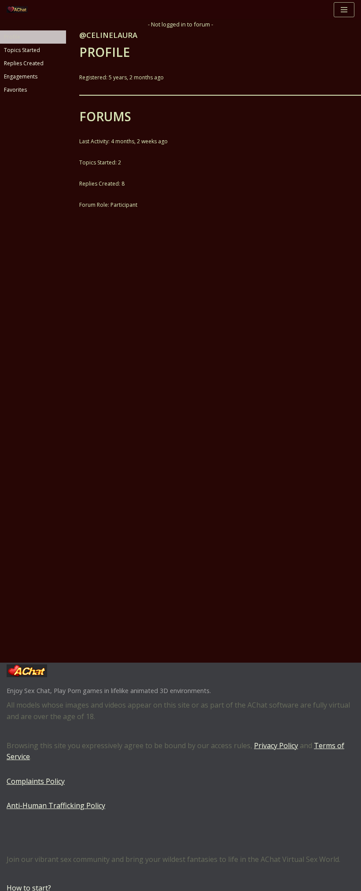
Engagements (20, 76)
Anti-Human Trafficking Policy (56, 805)
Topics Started (22, 50)
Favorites (15, 89)
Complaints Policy (36, 781)
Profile (12, 37)
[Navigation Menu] (344, 9)
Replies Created (24, 63)
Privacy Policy (276, 745)
